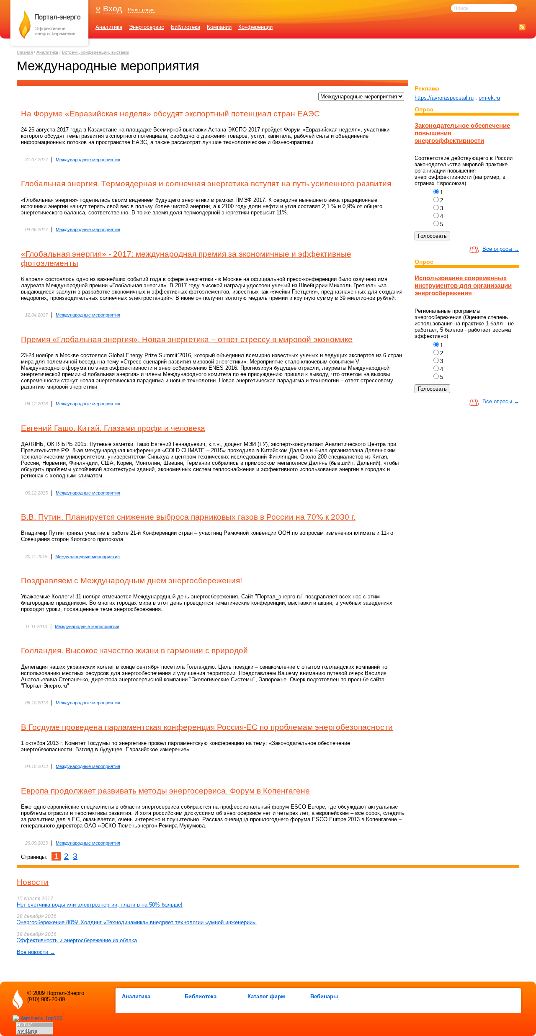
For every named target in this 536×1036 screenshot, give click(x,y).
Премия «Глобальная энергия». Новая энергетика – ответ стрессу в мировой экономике (187, 339)
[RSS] (522, 27)
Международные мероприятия (88, 159)
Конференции (255, 27)
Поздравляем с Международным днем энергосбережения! (131, 580)
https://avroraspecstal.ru (444, 98)
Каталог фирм (266, 996)
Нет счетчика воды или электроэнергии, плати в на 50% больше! (100, 905)
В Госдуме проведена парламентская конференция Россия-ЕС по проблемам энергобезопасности (207, 727)
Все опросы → (500, 249)
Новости (33, 882)
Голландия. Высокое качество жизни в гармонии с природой (134, 650)
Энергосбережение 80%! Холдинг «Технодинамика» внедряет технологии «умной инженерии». (137, 922)
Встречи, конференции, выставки (95, 52)
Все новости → (36, 952)
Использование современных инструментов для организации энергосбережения (463, 285)
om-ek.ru (489, 98)
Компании (219, 27)
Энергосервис (146, 27)
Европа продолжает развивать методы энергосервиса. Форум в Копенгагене (165, 790)
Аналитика (108, 27)
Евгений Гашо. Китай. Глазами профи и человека (113, 428)
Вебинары (324, 996)
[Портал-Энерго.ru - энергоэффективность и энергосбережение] (49, 47)
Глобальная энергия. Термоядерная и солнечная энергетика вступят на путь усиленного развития (206, 183)
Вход (112, 8)
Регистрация (141, 9)
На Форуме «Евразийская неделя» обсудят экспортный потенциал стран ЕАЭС (170, 113)
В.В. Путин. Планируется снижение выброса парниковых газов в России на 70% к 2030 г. (188, 517)
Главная (25, 52)
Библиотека (185, 27)
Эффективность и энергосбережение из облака (77, 940)
